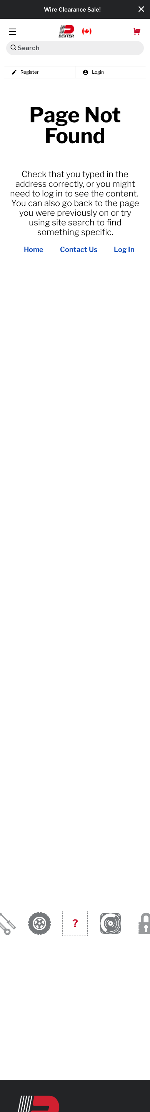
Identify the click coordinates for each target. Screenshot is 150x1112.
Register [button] (29, 72)
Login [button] (98, 72)
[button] (75, 31)
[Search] (13, 47)
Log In (124, 249)
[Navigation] (12, 31)
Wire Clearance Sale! (72, 9)
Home (33, 249)
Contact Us (78, 249)
